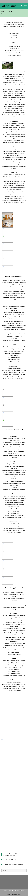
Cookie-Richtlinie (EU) (14, 891)
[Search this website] (14, 870)
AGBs (22, 890)
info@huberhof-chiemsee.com (15, 50)
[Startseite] (1, 13)
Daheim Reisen (8, 5)
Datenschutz (17, 890)
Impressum (11, 890)
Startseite (5, 890)
